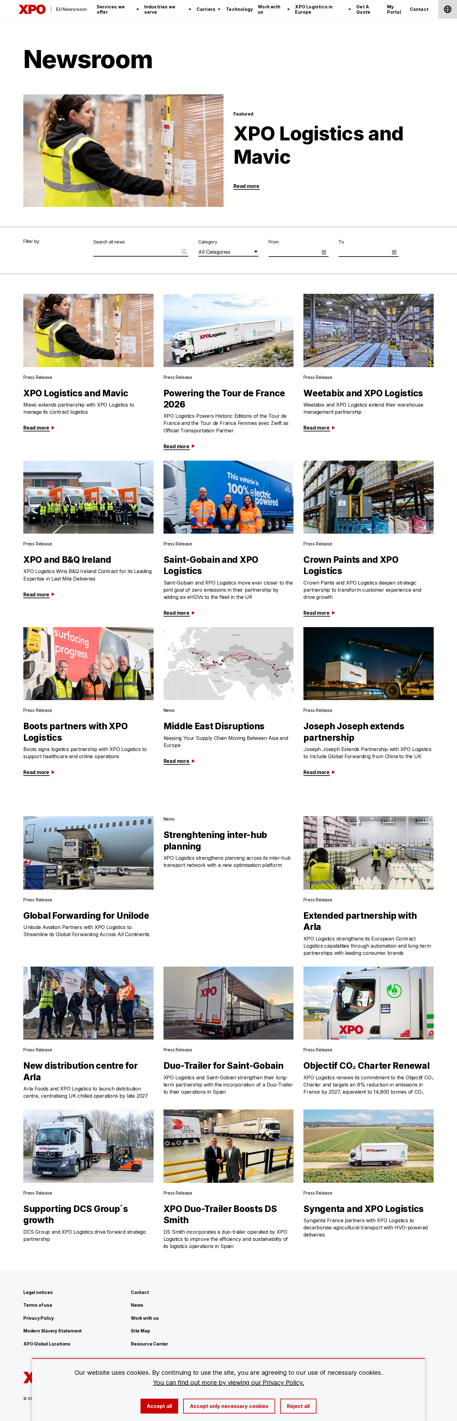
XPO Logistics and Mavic (318, 145)
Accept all (159, 1406)
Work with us (145, 1318)
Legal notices (38, 1292)
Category (207, 241)
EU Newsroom (71, 9)
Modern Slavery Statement (52, 1330)
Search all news (109, 241)
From (274, 241)
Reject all (298, 1406)
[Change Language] (447, 9)
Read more (246, 186)
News (137, 1305)
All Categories (214, 252)
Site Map (140, 1330)
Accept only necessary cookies (229, 1406)
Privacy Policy (38, 1318)
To (341, 241)
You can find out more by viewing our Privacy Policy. (228, 1382)
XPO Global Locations (47, 1343)
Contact (140, 1292)
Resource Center (149, 1343)
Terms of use (37, 1305)
